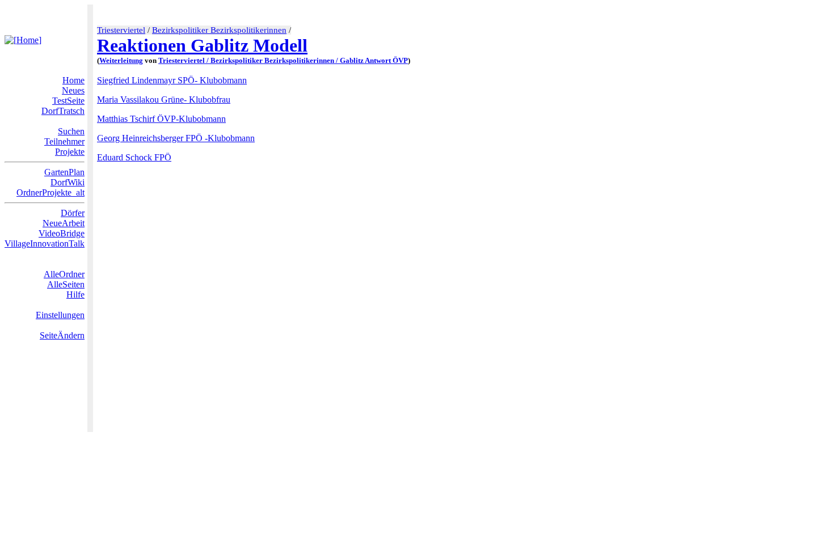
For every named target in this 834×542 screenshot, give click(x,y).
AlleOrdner (64, 274)
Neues (73, 90)
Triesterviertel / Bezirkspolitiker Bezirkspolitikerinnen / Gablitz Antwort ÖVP (283, 60)
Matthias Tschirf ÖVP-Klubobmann (161, 119)
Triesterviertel (121, 30)
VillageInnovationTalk (45, 243)
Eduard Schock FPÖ (134, 157)
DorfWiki (67, 182)
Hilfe (75, 294)
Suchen (71, 131)
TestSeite (68, 100)
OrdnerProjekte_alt (50, 192)
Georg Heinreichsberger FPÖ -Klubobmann (176, 138)
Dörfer (73, 213)
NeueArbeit (64, 223)
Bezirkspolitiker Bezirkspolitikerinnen (219, 30)
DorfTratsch (63, 111)
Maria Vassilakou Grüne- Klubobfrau (163, 99)
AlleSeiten (66, 284)
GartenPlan (64, 172)
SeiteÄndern (62, 335)
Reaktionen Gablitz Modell (202, 45)
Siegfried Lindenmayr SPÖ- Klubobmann (172, 80)
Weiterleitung (121, 60)
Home (73, 80)
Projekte (70, 151)
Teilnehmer (64, 141)
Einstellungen (60, 315)
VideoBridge (62, 233)
